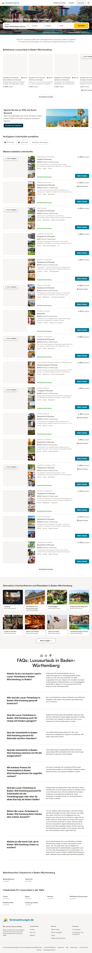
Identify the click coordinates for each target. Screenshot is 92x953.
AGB (67, 947)
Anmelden (71, 3)
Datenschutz (74, 947)
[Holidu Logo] (10, 3)
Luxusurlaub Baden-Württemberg (78, 32)
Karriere (32, 929)
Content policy (83, 947)
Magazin (32, 935)
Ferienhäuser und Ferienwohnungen (53, 32)
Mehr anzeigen (45, 641)
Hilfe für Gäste (55, 929)
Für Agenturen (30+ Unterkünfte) (78, 933)
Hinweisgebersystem (49, 950)
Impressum (61, 947)
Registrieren (80, 3)
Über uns (32, 932)
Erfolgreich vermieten (59, 3)
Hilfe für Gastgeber (56, 932)
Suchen (81, 26)
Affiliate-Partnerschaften (58, 938)
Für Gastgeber (76, 929)
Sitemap (39, 950)
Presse (53, 935)
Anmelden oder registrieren (13, 125)
